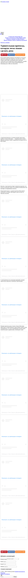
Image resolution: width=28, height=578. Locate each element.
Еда (17, 39)
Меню (2, 32)
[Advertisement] (14, 17)
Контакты (3, 572)
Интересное (24, 40)
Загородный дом (18, 36)
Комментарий (4, 559)
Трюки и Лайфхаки (16, 40)
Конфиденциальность (20, 571)
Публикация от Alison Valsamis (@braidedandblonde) (13, 133)
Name (2, 561)
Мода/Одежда (21, 39)
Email (2, 564)
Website (2, 566)
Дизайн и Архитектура (10, 37)
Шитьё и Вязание (8, 40)
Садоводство (11, 36)
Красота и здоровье (11, 39)
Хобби (24, 37)
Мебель (20, 37)
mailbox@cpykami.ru (5, 574)
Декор (17, 37)
